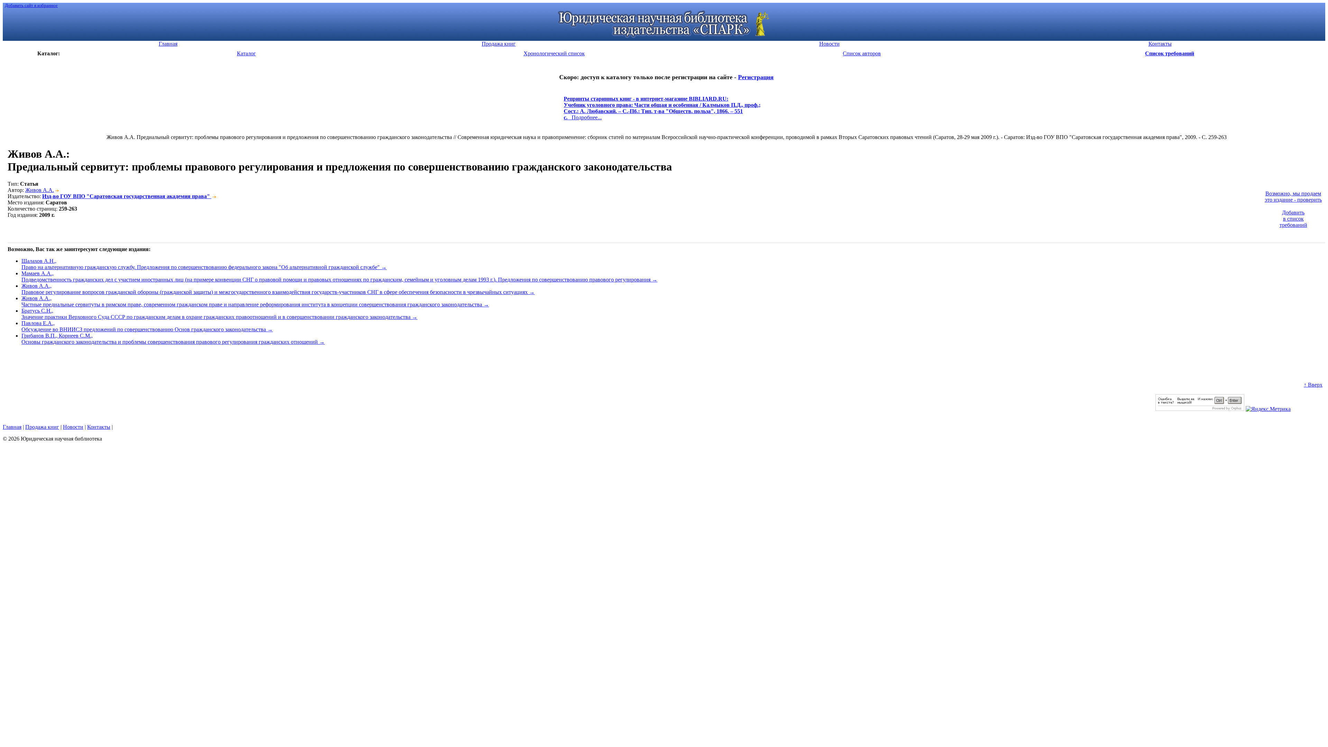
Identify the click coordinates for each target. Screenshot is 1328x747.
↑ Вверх (1313, 385)
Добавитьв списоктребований (1293, 219)
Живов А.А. (39, 190)
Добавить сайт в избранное (31, 5)
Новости (73, 427)
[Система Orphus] (1199, 409)
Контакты (98, 427)
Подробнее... (662, 111)
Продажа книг (42, 427)
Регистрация (756, 77)
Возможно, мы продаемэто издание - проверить (1293, 197)
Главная (12, 427)
